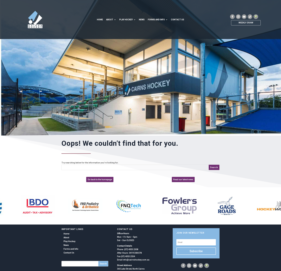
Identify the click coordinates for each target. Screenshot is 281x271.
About (109, 20)
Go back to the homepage (100, 179)
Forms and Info (156, 20)
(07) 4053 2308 (131, 249)
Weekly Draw (246, 22)
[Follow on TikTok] (250, 16)
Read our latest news (183, 179)
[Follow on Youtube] (244, 16)
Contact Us (177, 20)
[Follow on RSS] (255, 16)
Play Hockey (126, 20)
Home (100, 20)
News (142, 20)
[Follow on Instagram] (238, 16)
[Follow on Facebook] (232, 16)
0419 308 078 (135, 253)
